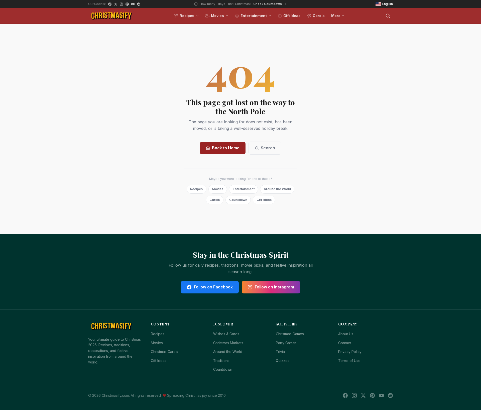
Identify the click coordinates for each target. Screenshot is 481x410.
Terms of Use (349, 360)
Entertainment (254, 16)
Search (268, 147)
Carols (319, 16)
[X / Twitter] (115, 4)
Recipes (187, 16)
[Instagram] (121, 4)
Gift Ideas (292, 16)
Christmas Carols (164, 351)
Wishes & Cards (226, 334)
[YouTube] (133, 4)
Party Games (286, 343)
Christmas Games (290, 334)
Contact (344, 343)
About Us (345, 334)
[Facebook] (109, 4)
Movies (217, 16)
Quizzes (282, 360)
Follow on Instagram (274, 286)
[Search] (388, 16)
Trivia (280, 351)
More (335, 16)
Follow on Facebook (213, 286)
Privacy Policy (350, 351)
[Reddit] (138, 4)
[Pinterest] (127, 4)
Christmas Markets (228, 343)
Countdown (238, 200)
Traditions (221, 360)
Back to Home (225, 147)
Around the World (277, 189)
